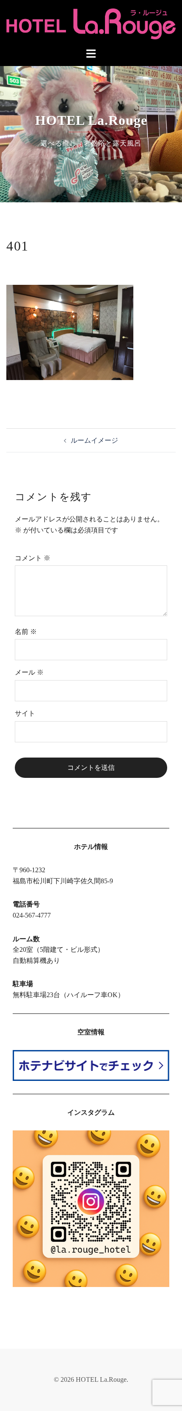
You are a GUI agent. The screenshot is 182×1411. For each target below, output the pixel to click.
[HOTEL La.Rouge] (91, 23)
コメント (32, 558)
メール (29, 672)
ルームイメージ (94, 440)
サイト (25, 713)
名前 (26, 631)
